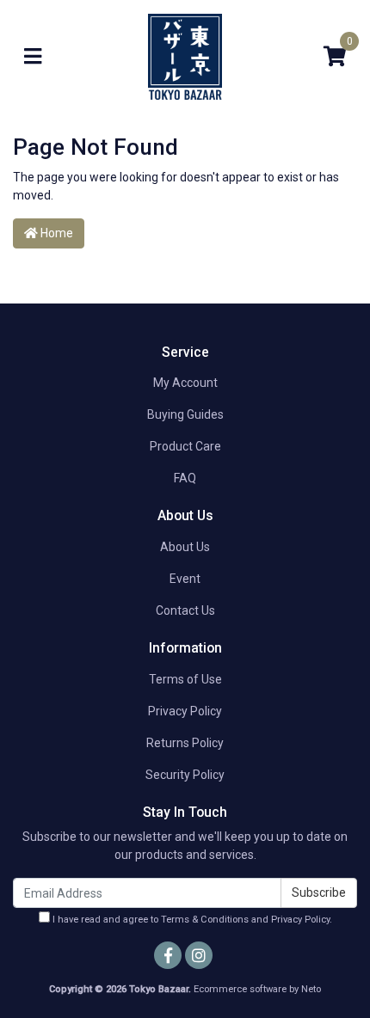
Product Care (185, 446)
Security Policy (185, 775)
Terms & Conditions (205, 919)
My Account (185, 382)
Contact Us (185, 610)
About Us (185, 547)
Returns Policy (185, 743)
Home (55, 233)
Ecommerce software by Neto (257, 989)
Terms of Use (185, 679)
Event (185, 579)
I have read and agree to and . (191, 919)
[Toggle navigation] (32, 57)
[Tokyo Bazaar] (185, 56)
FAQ (185, 478)
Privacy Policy (185, 711)
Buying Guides (185, 414)
